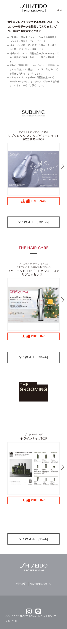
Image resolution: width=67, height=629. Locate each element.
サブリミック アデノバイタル (33, 131)
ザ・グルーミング (33, 434)
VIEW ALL (33, 222)
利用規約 (21, 584)
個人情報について (40, 584)
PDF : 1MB (38, 336)
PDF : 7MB (38, 201)
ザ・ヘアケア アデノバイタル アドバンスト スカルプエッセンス (33, 266)
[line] (38, 612)
